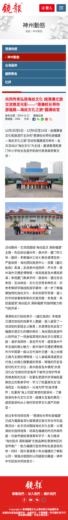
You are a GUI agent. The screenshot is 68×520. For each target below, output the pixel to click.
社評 (8, 82)
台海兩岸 (11, 65)
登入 (49, 8)
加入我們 (34, 493)
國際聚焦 (11, 73)
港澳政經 (11, 48)
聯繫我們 (18, 493)
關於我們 (50, 493)
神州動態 (13, 57)
